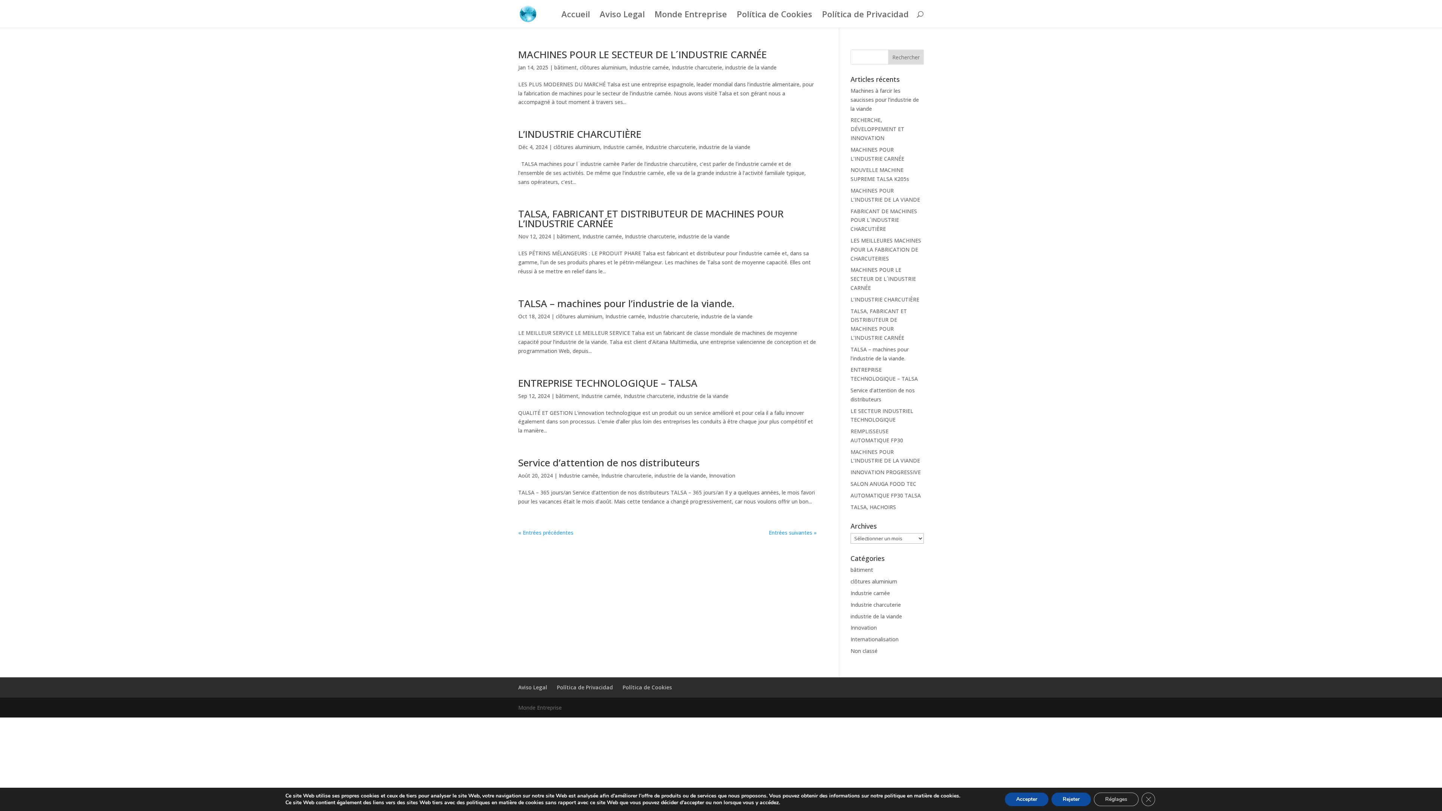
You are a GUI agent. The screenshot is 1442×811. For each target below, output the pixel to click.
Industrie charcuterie (697, 67)
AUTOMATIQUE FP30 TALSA (886, 495)
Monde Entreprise (691, 15)
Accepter (1026, 799)
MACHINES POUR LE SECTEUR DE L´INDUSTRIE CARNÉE (642, 54)
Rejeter (1071, 799)
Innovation (722, 475)
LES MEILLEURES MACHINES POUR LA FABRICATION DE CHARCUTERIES (886, 249)
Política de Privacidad (865, 15)
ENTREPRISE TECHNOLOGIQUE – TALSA (607, 383)
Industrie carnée (649, 67)
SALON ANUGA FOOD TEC (883, 483)
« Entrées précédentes (545, 532)
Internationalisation (875, 639)
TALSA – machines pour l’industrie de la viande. (626, 303)
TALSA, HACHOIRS (873, 507)
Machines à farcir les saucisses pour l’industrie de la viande (885, 99)
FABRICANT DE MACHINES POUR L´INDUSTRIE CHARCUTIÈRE (884, 220)
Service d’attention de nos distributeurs (609, 462)
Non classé (864, 650)
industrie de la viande (751, 67)
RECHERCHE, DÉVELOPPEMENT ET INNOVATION (877, 129)
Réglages (1116, 799)
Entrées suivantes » (793, 532)
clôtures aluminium (603, 67)
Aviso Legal (622, 15)
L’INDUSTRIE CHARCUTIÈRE (579, 134)
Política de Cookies (774, 15)
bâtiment (565, 67)
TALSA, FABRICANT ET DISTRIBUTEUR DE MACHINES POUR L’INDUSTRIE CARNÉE (651, 218)
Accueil (575, 15)
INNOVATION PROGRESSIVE (886, 472)
